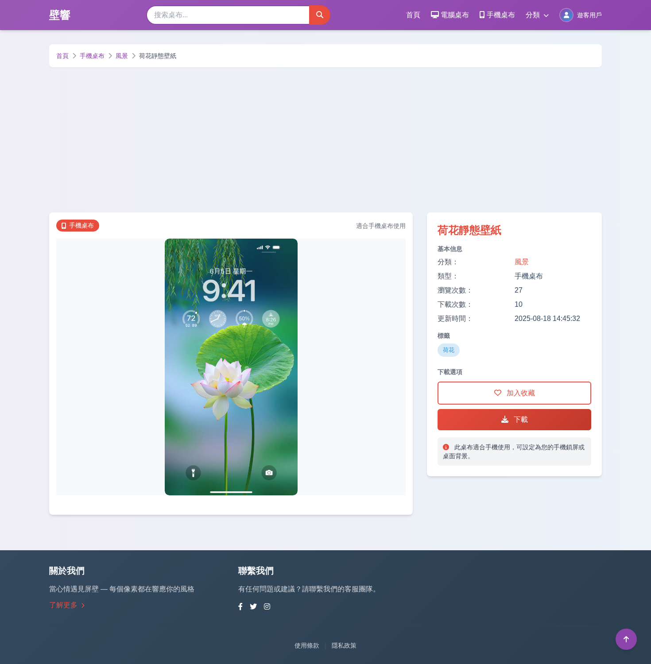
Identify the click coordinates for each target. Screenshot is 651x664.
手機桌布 (501, 15)
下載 (520, 419)
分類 (534, 15)
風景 (122, 55)
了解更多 (64, 605)
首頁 (413, 15)
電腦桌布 (455, 15)
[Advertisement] (325, 140)
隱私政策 (344, 645)
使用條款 (306, 645)
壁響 (59, 15)
